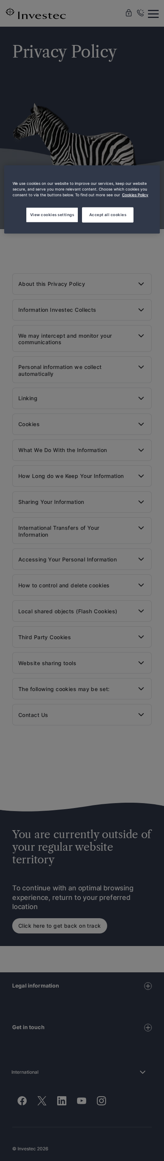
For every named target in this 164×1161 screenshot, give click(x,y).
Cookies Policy (135, 194)
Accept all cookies (108, 214)
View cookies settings (52, 214)
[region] (82, 199)
